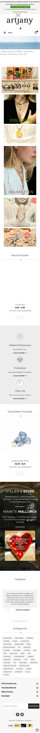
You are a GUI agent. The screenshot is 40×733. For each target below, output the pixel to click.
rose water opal (19, 656)
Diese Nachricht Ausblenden (20, 7)
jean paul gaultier (9, 647)
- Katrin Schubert (22, 610)
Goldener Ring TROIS (20, 461)
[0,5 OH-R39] (20, 283)
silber (33, 659)
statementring (8, 668)
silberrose (7, 662)
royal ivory (17, 659)
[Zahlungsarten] (20, 727)
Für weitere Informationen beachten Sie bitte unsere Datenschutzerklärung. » (20, 11)
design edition (19, 644)
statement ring (24, 665)
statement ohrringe (10, 665)
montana (27, 650)
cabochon (30, 638)
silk (15, 662)
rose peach (7, 656)
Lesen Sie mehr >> (20, 353)
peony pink (13, 653)
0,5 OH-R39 (20, 305)
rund (25, 659)
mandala (6, 650)
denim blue (7, 644)
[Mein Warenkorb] (36, 32)
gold (28, 644)
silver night (23, 662)
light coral (27, 647)
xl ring (27, 672)
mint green (16, 650)
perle (22, 653)
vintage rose (7, 672)
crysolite (6, 641)
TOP (37, 730)
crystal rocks (25, 641)
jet (19, 647)
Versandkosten (26, 311)
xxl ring (6, 675)
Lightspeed (27, 720)
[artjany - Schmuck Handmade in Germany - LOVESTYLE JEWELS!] (20, 18)
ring (29, 653)
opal (34, 650)
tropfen (28, 668)
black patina (19, 638)
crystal (15, 641)
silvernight (33, 662)
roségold (30, 656)
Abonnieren (34, 706)
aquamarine (8, 638)
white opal (18, 672)
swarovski (19, 668)
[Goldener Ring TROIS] (20, 439)
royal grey (7, 659)
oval (5, 653)
